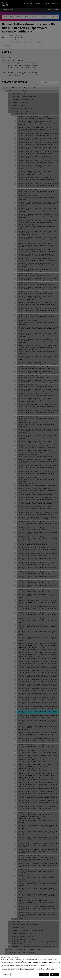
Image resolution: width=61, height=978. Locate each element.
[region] (30, 966)
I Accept (54, 974)
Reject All (44, 974)
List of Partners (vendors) (6, 971)
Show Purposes (6, 974)
